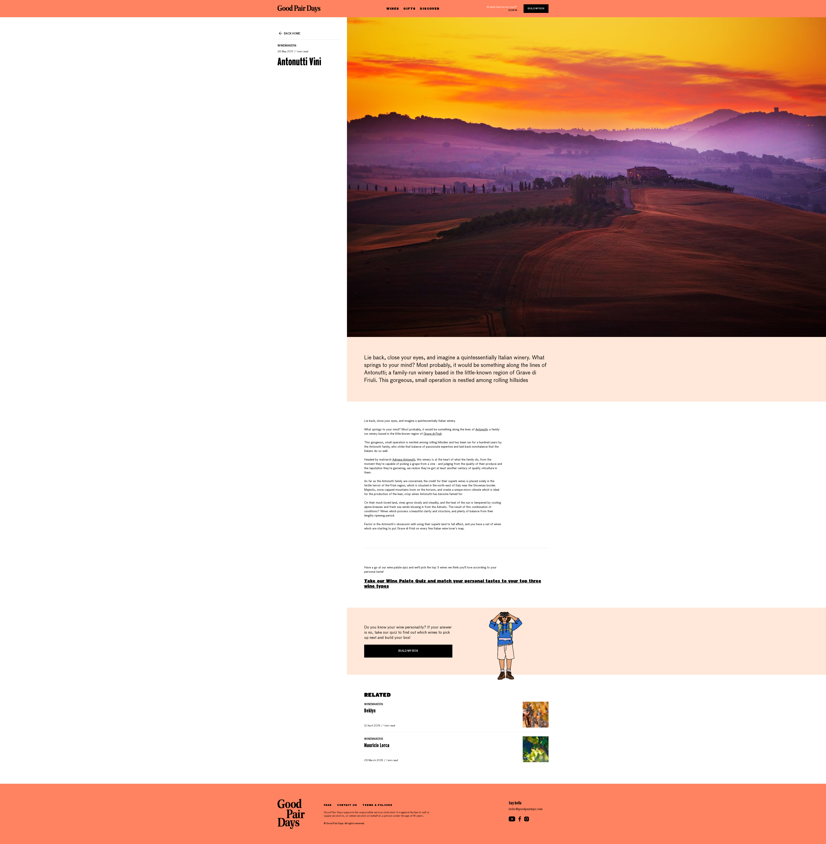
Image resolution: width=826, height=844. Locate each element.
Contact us (347, 805)
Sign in (512, 10)
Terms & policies (377, 805)
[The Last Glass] (299, 8)
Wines (392, 8)
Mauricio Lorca (376, 745)
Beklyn (370, 710)
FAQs (328, 805)
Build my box (536, 9)
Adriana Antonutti (403, 459)
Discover (429, 8)
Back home (292, 34)
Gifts (409, 8)
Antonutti (481, 429)
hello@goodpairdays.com (526, 809)
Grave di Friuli (433, 433)
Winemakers (286, 46)
